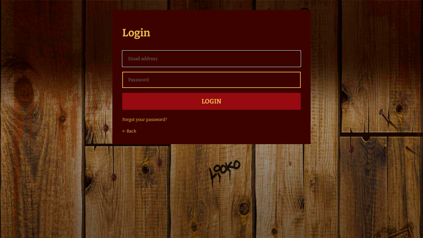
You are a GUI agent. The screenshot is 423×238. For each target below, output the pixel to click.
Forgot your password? (144, 119)
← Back (129, 131)
